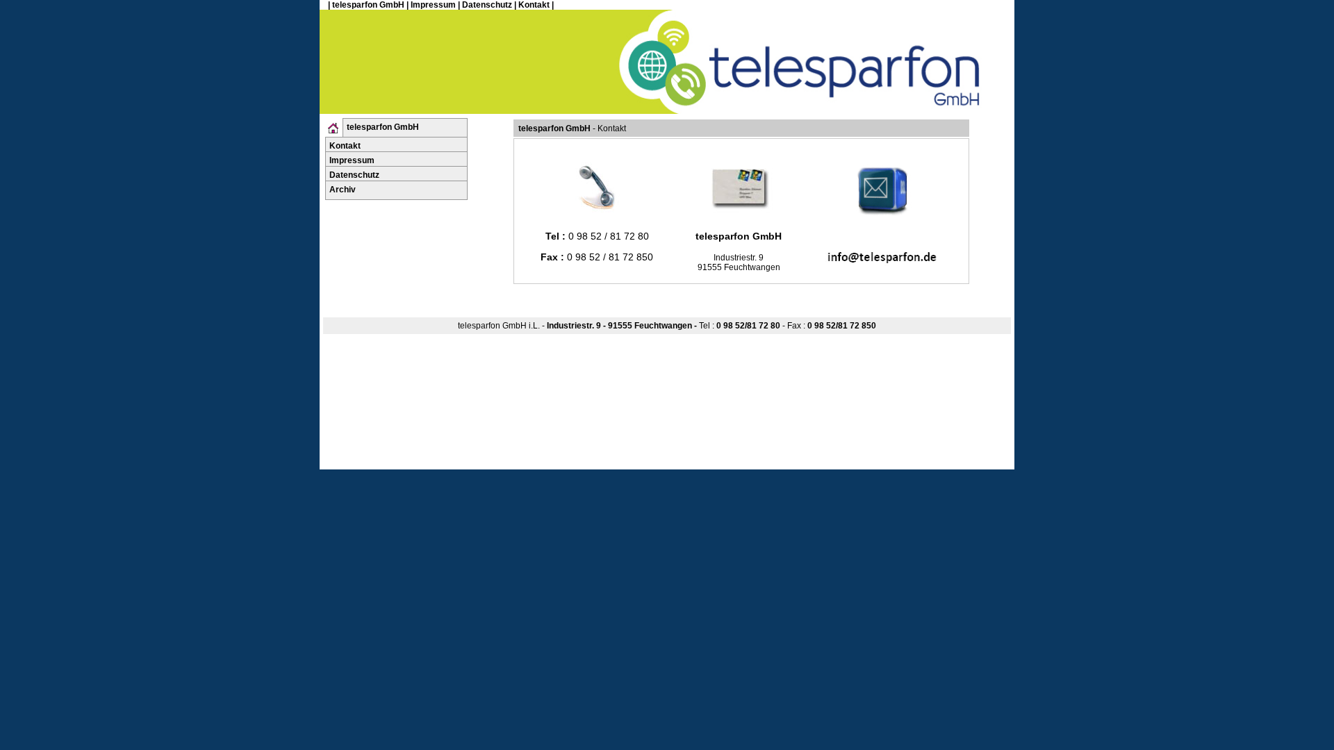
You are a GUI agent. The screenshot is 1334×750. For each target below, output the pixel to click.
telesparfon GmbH (368, 5)
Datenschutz (487, 5)
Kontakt (534, 5)
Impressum (433, 5)
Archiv (342, 189)
